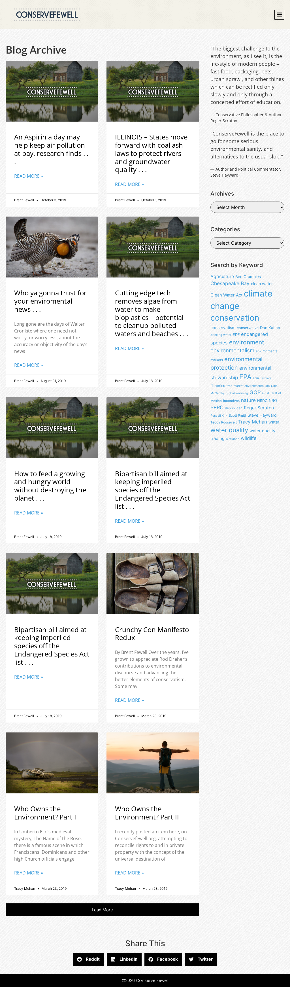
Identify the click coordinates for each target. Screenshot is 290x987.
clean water (262, 283)
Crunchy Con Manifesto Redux (152, 633)
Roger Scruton (259, 407)
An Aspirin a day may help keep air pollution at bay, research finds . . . (51, 149)
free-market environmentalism (248, 386)
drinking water (220, 335)
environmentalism (232, 350)
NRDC (262, 401)
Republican (233, 408)
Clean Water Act (226, 295)
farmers (266, 378)
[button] (279, 15)
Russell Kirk (218, 416)
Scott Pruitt (237, 416)
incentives (231, 401)
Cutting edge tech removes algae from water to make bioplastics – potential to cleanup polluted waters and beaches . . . (151, 313)
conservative (248, 328)
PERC (216, 407)
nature (248, 400)
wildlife (249, 438)
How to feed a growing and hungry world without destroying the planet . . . (50, 486)
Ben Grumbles (248, 276)
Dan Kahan (270, 327)
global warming (237, 393)
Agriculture (222, 276)
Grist (265, 393)
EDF (236, 334)
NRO (273, 400)
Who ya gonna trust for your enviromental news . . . (50, 301)
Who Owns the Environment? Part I (45, 812)
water (273, 422)
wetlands (232, 439)
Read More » (28, 176)
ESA (256, 378)
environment (246, 342)
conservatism (222, 327)
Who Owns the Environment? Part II (147, 812)
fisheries (217, 386)
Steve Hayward (262, 415)
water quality (229, 430)
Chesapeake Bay (230, 283)
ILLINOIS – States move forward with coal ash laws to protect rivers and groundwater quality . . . (151, 153)
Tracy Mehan (252, 422)
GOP (255, 392)
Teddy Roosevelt (223, 422)
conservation (234, 318)
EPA (245, 377)
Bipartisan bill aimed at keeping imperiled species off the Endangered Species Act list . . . (152, 490)
